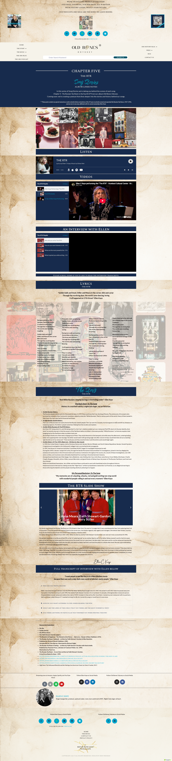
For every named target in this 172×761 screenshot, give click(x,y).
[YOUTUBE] (89, 33)
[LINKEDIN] (97, 33)
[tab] (52, 188)
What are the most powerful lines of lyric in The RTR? (54, 250)
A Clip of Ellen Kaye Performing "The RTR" (54, 199)
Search (120, 57)
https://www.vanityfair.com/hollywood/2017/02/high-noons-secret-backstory (71, 663)
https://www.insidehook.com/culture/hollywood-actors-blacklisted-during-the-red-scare (78, 656)
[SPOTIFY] (55, 684)
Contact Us (149, 57)
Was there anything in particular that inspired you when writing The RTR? (75, 613)
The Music (21, 52)
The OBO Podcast (21, 59)
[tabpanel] (102, 200)
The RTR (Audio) (50, 194)
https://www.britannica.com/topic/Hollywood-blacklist (63, 661)
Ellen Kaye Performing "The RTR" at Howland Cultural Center (54, 189)
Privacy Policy (86, 738)
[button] (41, 507)
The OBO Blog (21, 56)
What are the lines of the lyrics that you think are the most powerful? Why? (76, 608)
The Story (21, 49)
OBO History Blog (148, 47)
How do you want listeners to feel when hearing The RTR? (54, 245)
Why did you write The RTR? (53, 240)
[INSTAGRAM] (66, 33)
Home (21, 45)
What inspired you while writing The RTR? (54, 255)
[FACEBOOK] (74, 33)
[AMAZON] (44, 684)
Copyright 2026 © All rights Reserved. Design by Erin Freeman (86, 756)
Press (148, 50)
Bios (149, 54)
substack (93, 39)
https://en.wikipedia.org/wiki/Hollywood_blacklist (61, 658)
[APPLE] (50, 684)
